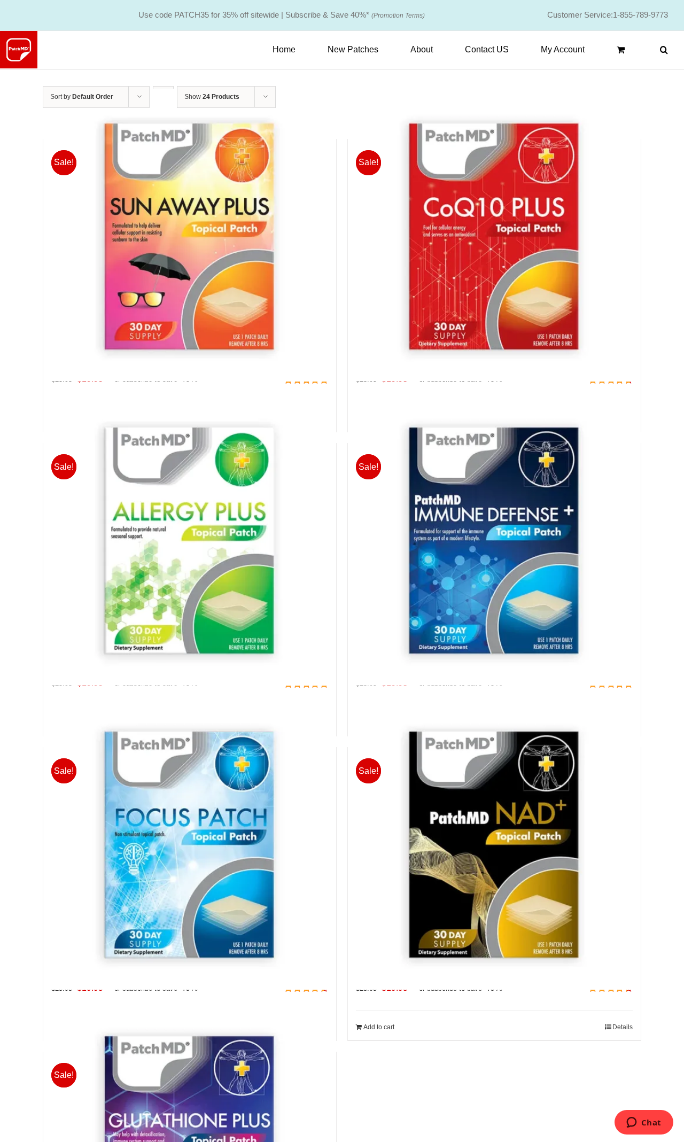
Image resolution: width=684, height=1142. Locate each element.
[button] (664, 49)
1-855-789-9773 (640, 14)
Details (622, 1027)
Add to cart (378, 1027)
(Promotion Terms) (398, 15)
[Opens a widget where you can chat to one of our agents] (643, 1123)
